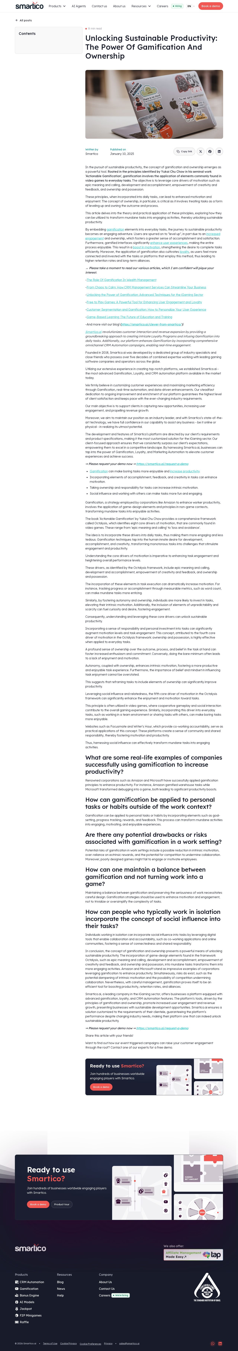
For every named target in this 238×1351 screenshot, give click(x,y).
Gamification (99, 471)
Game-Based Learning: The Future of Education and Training (129, 317)
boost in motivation (146, 247)
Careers (162, 6)
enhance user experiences (169, 243)
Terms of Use (50, 1343)
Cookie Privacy (68, 1343)
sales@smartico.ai (129, 1343)
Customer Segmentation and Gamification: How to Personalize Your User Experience (146, 309)
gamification (115, 229)
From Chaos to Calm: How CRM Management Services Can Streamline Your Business (146, 287)
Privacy (108, 1343)
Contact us (99, 6)
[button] (57, 6)
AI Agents (79, 6)
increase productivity (185, 471)
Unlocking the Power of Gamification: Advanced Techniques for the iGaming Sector (145, 295)
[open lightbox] (207, 1288)
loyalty (184, 252)
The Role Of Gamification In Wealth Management (121, 280)
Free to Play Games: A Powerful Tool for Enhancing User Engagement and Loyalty (144, 302)
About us (119, 6)
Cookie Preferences (90, 1343)
